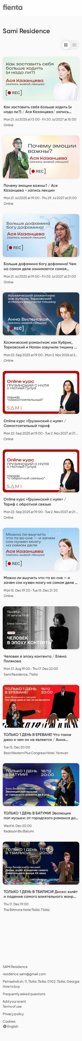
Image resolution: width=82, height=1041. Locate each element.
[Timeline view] (74, 45)
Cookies (9, 1021)
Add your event (14, 1001)
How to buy (11, 986)
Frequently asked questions (24, 994)
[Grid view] (66, 45)
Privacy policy (13, 1014)
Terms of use (12, 1006)
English (12, 1026)
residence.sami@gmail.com (24, 974)
